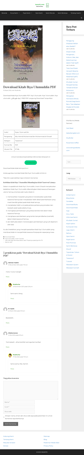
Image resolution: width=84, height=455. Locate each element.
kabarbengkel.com (73, 133)
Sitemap (47, 436)
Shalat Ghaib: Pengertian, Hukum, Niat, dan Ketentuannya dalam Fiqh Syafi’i (72, 57)
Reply (7, 276)
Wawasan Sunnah (72, 268)
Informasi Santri (72, 217)
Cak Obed (69, 128)
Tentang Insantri (76, 13)
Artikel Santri (70, 195)
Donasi (5, 446)
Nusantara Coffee (72, 143)
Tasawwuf (70, 258)
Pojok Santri (26, 13)
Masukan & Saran (9, 442)
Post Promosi (71, 243)
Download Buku (72, 204)
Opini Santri (39, 13)
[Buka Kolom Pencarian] (81, 18)
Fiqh (67, 211)
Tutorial (69, 261)
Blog (45, 439)
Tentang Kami (8, 439)
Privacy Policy (48, 446)
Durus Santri (14, 13)
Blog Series (70, 198)
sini (27, 168)
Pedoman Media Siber (51, 442)
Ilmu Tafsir (70, 214)
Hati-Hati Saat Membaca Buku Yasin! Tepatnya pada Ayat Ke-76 (24, 240)
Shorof (68, 249)
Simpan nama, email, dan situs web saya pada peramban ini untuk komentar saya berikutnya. (28, 417)
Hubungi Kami (8, 436)
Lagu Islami (70, 230)
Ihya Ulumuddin (10, 238)
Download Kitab (10, 237)
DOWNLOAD (30, 162)
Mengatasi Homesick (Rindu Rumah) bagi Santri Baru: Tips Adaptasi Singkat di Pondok (73, 101)
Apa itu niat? (8, 242)
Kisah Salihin (70, 223)
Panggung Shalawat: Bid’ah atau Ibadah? (72, 43)
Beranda (4, 13)
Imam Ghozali (19, 238)
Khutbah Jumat (72, 220)
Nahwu (68, 233)
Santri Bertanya (62, 13)
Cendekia (69, 201)
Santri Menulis (50, 13)
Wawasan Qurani (72, 264)
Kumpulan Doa (71, 227)
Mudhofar (16, 284)
